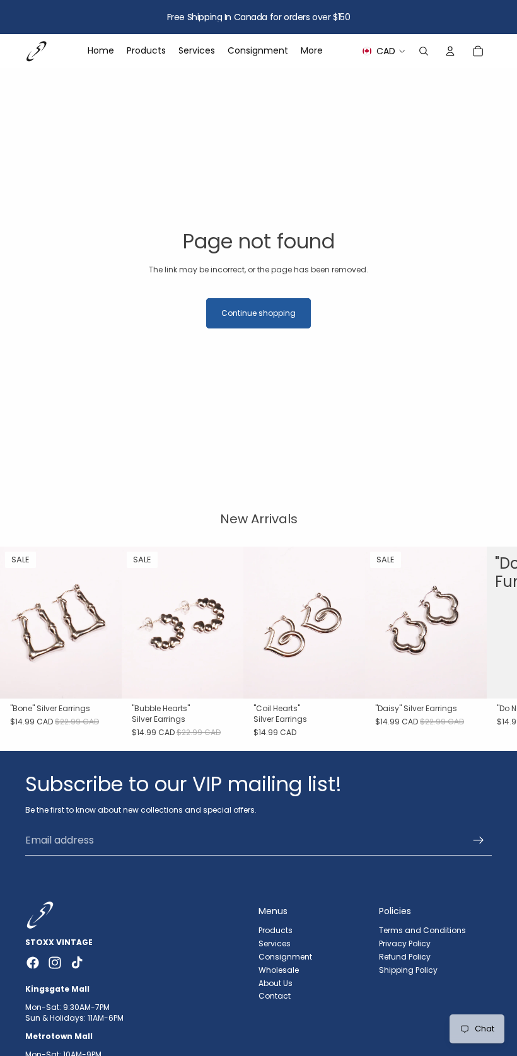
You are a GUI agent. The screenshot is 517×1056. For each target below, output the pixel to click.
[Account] (450, 51)
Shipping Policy (408, 970)
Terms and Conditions (422, 930)
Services (274, 943)
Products (275, 930)
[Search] (424, 51)
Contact (274, 995)
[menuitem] (311, 51)
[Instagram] (54, 962)
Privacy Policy (405, 943)
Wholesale (278, 970)
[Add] (102, 679)
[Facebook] (32, 962)
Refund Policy (405, 956)
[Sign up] (478, 840)
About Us (275, 983)
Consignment (285, 956)
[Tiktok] (76, 962)
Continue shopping (258, 313)
